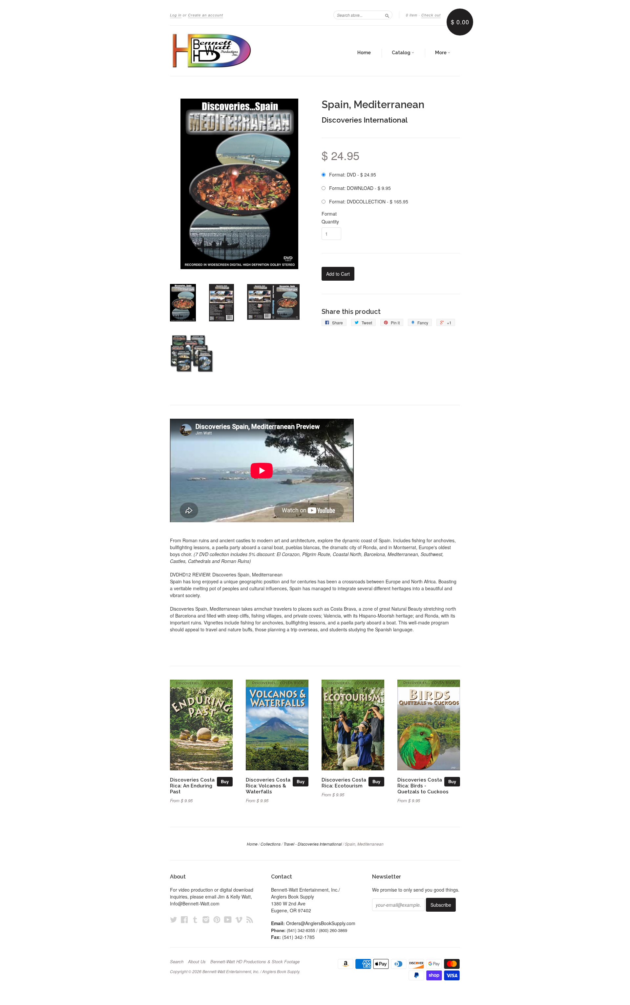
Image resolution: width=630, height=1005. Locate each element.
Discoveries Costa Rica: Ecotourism (344, 782)
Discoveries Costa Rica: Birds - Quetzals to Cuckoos (423, 785)
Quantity (330, 221)
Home (364, 52)
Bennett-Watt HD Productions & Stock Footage (255, 961)
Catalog (401, 52)
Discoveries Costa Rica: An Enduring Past (192, 785)
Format (329, 214)
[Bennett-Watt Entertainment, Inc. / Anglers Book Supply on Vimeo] (238, 919)
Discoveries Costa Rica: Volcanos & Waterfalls (268, 785)
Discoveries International (365, 120)
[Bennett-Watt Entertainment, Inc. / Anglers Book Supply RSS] (249, 919)
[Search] (387, 15)
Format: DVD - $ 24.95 (352, 174)
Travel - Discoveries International (313, 844)
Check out (431, 14)
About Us (197, 961)
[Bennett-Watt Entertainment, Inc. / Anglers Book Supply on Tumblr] (195, 919)
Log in (175, 14)
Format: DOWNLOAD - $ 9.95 (360, 188)
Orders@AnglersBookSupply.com (320, 923)
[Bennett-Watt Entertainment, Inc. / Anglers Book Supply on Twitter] (173, 919)
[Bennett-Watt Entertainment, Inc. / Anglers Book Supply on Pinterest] (216, 919)
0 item (411, 14)
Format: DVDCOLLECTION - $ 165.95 (368, 201)
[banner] (230, 50)
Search (176, 961)
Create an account (205, 14)
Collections (271, 844)
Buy (225, 781)
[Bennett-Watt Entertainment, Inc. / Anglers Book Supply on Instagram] (206, 919)
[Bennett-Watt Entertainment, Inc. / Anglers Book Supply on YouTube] (228, 919)
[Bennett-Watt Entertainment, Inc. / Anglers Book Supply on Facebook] (184, 919)
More (441, 52)
